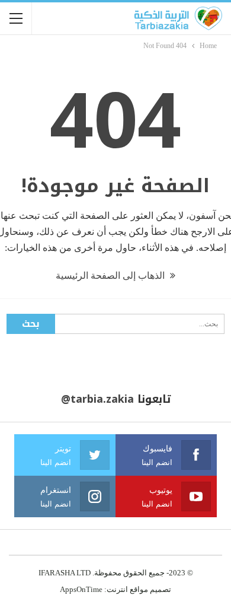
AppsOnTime (81, 589)
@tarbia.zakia (97, 399)
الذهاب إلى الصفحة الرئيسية (111, 275)
